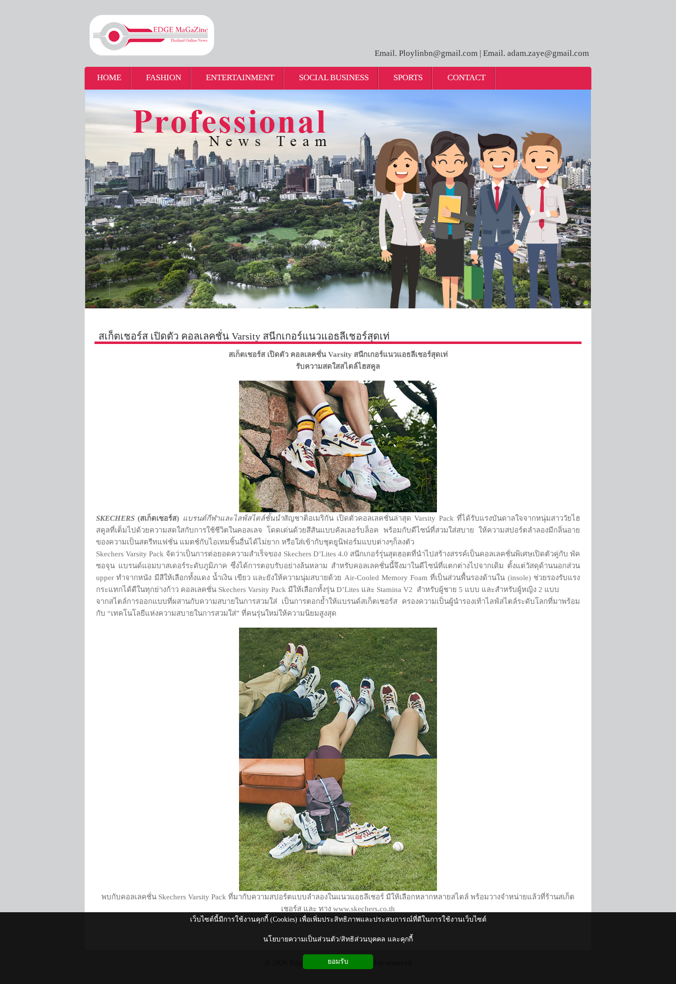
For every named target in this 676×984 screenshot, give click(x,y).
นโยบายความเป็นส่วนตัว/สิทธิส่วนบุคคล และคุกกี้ (338, 939)
